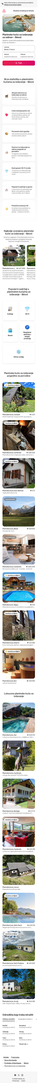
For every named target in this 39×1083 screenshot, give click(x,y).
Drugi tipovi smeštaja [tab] (25, 1019)
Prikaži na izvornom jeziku (12, 5)
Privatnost (15, 1081)
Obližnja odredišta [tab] (8, 1019)
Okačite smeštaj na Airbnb (23, 11)
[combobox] (18, 49)
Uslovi (23, 1081)
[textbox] (10, 56)
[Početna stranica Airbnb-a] (4, 11)
